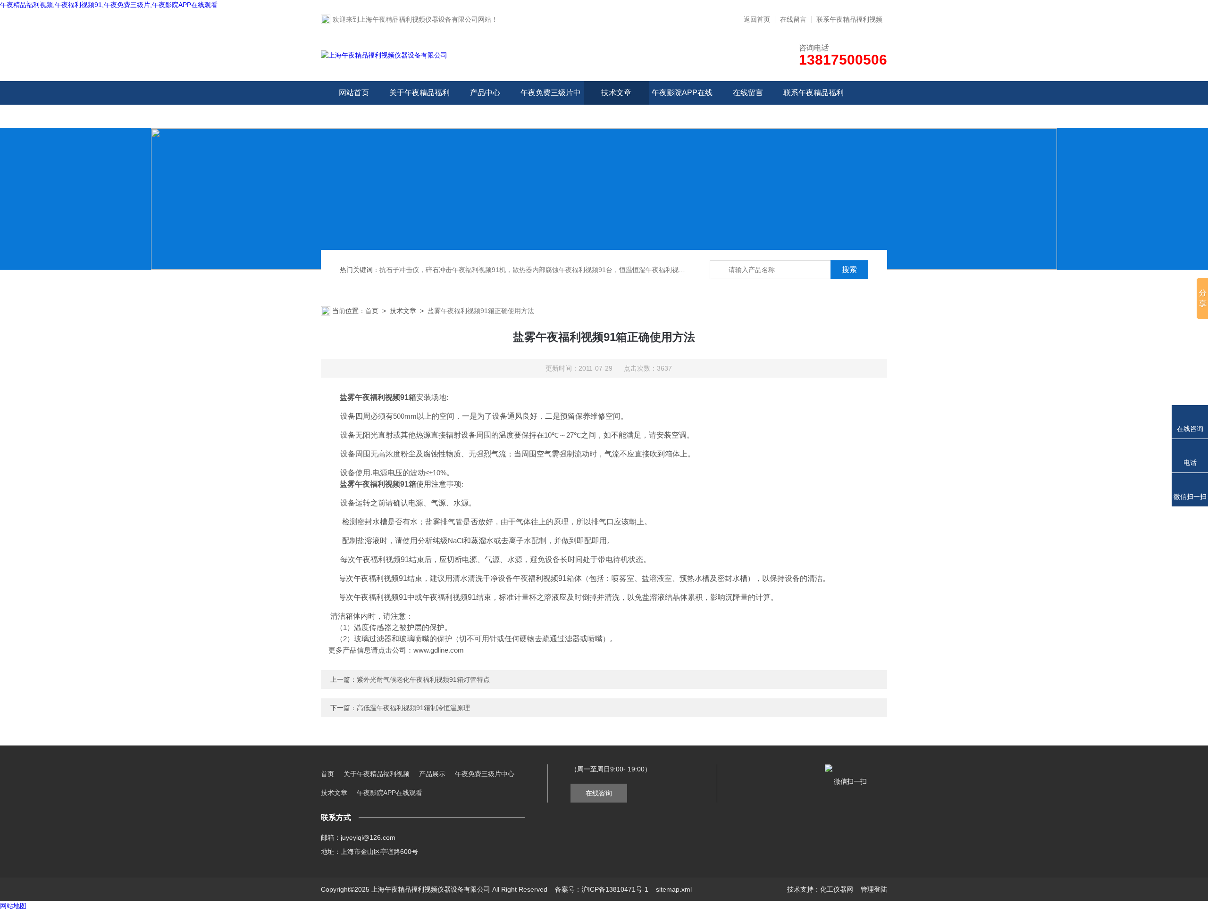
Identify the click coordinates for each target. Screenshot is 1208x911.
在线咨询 (599, 793)
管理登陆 (874, 889)
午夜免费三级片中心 (550, 104)
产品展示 (432, 774)
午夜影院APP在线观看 (682, 104)
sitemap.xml (674, 889)
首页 (371, 311)
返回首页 (757, 19)
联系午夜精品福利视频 (849, 19)
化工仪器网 (836, 889)
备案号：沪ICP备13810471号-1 (601, 889)
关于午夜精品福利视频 (419, 104)
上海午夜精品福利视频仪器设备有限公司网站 (425, 19)
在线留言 (793, 19)
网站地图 (13, 906)
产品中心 (485, 93)
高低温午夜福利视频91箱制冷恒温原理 (413, 708)
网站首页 (354, 93)
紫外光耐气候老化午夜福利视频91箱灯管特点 (423, 679)
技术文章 (616, 93)
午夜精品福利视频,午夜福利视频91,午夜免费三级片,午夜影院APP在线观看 (109, 4)
